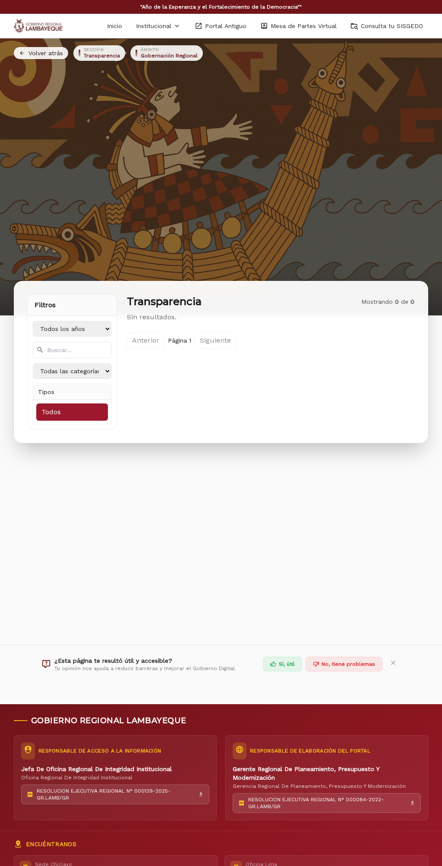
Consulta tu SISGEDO (392, 25)
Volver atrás (45, 53)
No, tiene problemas (348, 664)
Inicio (114, 25)
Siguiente (215, 340)
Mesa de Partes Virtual (304, 25)
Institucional (153, 25)
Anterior (145, 340)
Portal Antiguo (225, 25)
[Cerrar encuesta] (393, 664)
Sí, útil (287, 664)
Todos (51, 412)
